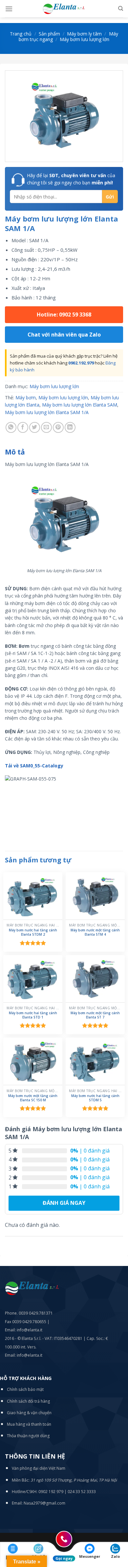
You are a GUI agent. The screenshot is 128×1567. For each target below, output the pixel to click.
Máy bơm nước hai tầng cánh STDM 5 (95, 1098)
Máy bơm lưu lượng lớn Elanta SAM (79, 405)
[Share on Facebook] (22, 427)
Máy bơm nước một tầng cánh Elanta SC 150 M (32, 1098)
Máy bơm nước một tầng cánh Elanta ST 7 (95, 1015)
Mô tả (15, 451)
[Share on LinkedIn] (70, 427)
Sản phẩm (49, 34)
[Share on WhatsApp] (11, 427)
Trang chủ (21, 34)
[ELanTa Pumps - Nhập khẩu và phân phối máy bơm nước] (64, 8)
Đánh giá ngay (64, 1202)
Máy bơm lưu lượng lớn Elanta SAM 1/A (47, 412)
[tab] (64, 452)
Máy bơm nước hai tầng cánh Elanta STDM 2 (33, 932)
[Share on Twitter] (34, 427)
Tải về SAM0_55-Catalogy (34, 765)
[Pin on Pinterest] (58, 427)
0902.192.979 (81, 363)
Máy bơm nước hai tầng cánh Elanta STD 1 (33, 1015)
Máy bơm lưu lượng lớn (84, 39)
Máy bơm (25, 397)
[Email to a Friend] (46, 427)
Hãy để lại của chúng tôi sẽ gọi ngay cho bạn (71, 179)
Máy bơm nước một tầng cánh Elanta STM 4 (95, 932)
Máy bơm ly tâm (84, 34)
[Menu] (9, 9)
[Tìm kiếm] (120, 8)
